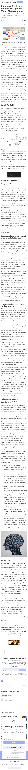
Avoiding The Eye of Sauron (9, 716)
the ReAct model (6, 381)
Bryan (14, 633)
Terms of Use (21, 750)
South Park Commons (9, 19)
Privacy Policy (15, 753)
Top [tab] (2, 712)
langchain (5, 191)
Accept (19, 768)
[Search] (25, 712)
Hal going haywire (17, 49)
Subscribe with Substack (15, 747)
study (2, 291)
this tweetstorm (5, 379)
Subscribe (20, 2)
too (6, 637)
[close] (24, 720)
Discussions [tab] (11, 712)
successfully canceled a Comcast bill (10, 97)
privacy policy (14, 765)
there (4, 637)
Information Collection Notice (18, 752)
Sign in (25, 2)
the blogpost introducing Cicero (9, 429)
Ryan (20, 633)
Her (2, 256)
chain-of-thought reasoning (17, 353)
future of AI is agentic (21, 99)
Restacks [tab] (10, 695)
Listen (25, 20)
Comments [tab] (4, 695)
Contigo (3, 130)
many (9, 424)
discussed (12, 312)
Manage (10, 768)
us (1, 637)
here (25, 631)
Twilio (13, 116)
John (11, 633)
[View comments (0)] (7, 24)
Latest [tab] (6, 712)
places (12, 424)
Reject (15, 768)
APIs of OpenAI (5, 114)
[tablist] (7, 695)
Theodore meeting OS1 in (18, 254)
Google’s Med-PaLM (14, 438)
